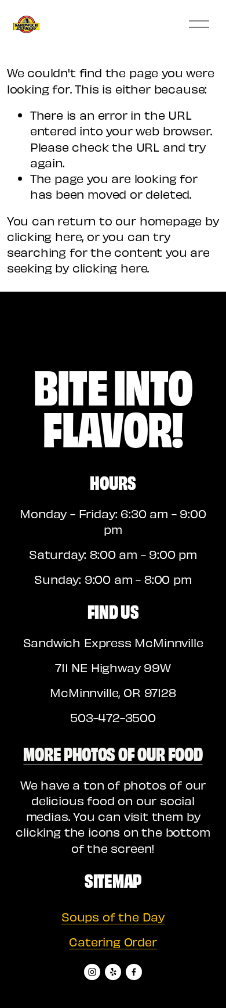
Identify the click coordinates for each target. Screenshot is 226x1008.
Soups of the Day (113, 916)
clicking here (44, 236)
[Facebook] (134, 972)
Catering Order (112, 941)
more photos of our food (112, 753)
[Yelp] (113, 972)
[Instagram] (92, 972)
